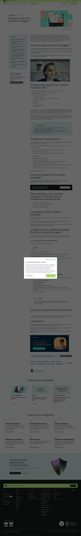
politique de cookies (32, 271)
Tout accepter (50, 275)
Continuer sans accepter (50, 259)
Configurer (29, 275)
